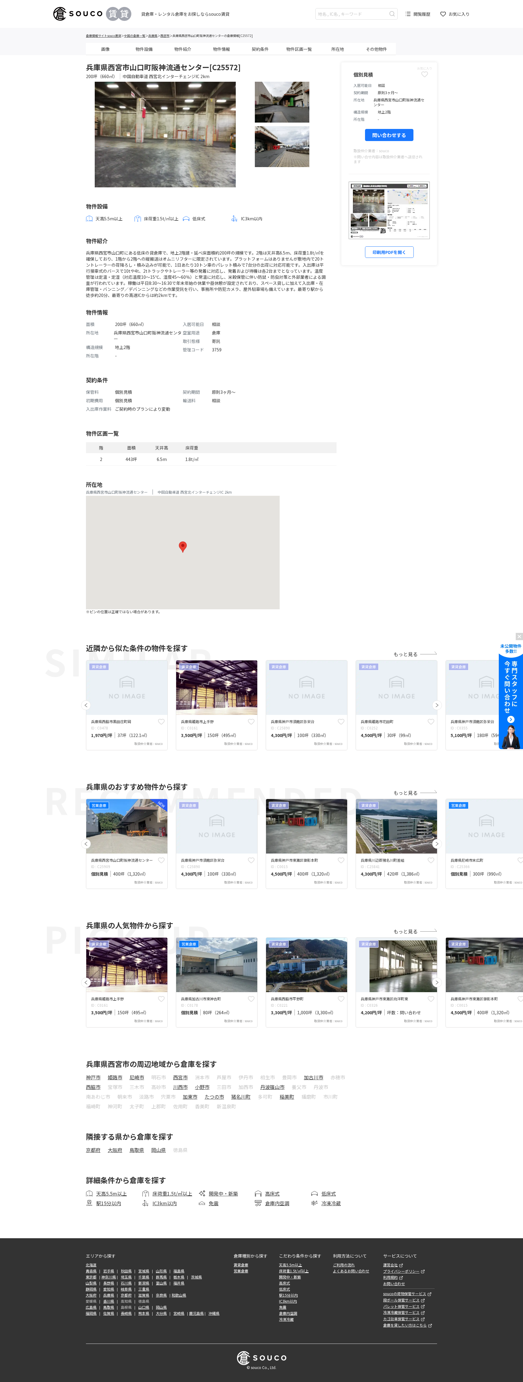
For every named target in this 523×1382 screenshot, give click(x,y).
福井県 (178, 1283)
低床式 (328, 1193)
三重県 (143, 1289)
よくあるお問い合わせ (351, 1270)
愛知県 (108, 1289)
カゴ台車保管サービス (401, 1318)
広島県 (91, 1307)
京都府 (93, 1149)
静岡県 (91, 1289)
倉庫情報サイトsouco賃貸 (103, 35)
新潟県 (143, 1283)
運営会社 (390, 1264)
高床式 (272, 1193)
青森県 (91, 1270)
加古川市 (313, 1077)
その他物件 (376, 49)
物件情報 (221, 49)
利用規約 (390, 1277)
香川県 (108, 1301)
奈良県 (161, 1295)
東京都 (91, 1277)
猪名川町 (241, 1096)
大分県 (161, 1313)
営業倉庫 (241, 1270)
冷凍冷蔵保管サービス (401, 1312)
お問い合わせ (394, 1283)
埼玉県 (126, 1277)
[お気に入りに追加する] (161, 721)
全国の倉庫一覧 (134, 35)
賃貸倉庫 (241, 1264)
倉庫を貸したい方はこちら (405, 1325)
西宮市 (164, 35)
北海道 (91, 1264)
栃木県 (178, 1277)
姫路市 (115, 1077)
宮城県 (143, 1270)
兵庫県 (152, 35)
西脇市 (93, 1087)
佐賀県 (108, 1313)
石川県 (126, 1283)
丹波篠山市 (272, 1087)
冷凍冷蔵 (331, 1203)
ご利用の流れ (344, 1264)
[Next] (437, 705)
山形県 (161, 1270)
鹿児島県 (196, 1313)
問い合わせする (389, 135)
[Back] (86, 705)
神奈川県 (108, 1277)
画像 (105, 49)
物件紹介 (182, 49)
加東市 (190, 1096)
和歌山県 (179, 1295)
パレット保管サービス (401, 1306)
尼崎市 (137, 1077)
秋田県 (126, 1270)
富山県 (161, 1283)
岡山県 (158, 1149)
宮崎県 (178, 1313)
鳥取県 (137, 1149)
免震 (214, 1203)
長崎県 (126, 1313)
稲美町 (287, 1096)
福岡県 (91, 1313)
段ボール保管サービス (401, 1300)
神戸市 (93, 1077)
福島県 (178, 1270)
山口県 (143, 1307)
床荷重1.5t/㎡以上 (172, 1193)
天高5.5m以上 (111, 1193)
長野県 (108, 1283)
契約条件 (260, 49)
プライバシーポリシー (401, 1271)
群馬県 (161, 1277)
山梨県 (91, 1283)
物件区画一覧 (299, 49)
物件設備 (144, 49)
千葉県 (143, 1277)
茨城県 (196, 1277)
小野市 (202, 1087)
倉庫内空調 (277, 1203)
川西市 (180, 1087)
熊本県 (143, 1313)
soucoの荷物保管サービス (404, 1293)
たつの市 (214, 1096)
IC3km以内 (165, 1203)
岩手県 (108, 1270)
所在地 (337, 49)
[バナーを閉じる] (519, 636)
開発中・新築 (223, 1193)
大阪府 (115, 1149)
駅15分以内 (108, 1203)
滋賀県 (143, 1295)
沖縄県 (214, 1313)
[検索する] (392, 14)
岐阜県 (126, 1289)
